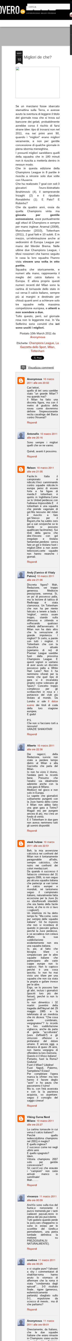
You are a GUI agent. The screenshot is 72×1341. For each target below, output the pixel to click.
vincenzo (32, 1196)
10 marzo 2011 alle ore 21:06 (40, 578)
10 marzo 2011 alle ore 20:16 (42, 435)
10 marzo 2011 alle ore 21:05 (40, 469)
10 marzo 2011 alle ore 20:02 (40, 381)
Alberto (31, 745)
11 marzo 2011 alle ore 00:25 (41, 1262)
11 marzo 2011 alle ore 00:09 (42, 1198)
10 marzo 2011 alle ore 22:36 (40, 747)
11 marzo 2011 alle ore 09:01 (40, 1322)
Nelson (31, 467)
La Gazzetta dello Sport (39, 345)
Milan (51, 347)
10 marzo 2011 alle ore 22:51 (40, 844)
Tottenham (37, 351)
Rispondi (32, 422)
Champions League (41, 343)
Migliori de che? (38, 57)
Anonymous (37, 337)
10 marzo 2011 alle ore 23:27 (40, 1122)
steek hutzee (34, 842)
